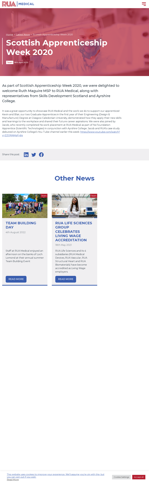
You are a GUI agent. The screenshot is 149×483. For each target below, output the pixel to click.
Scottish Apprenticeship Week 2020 (53, 34)
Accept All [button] (139, 477)
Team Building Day (21, 225)
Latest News (23, 34)
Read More (16, 279)
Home (9, 34)
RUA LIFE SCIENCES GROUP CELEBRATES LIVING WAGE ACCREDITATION (73, 231)
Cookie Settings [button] (121, 477)
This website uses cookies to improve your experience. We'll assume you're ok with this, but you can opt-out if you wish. (55, 475)
